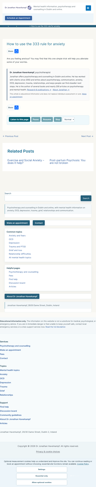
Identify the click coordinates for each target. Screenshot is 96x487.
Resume (47, 119)
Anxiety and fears (17, 235)
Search (8, 193)
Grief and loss (15, 250)
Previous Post (10, 136)
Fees (11, 275)
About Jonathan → (61, 89)
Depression (14, 243)
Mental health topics (10, 370)
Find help (13, 279)
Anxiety (3, 374)
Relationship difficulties (20, 254)
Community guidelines (11, 415)
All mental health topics (20, 257)
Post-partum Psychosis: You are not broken (67, 161)
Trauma (3, 386)
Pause (36, 119)
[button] (18, 18)
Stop (58, 119)
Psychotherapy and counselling (23, 272)
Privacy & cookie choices (48, 451)
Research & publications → (39, 89)
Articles (12, 286)
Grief (2, 390)
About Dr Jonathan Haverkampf (22, 296)
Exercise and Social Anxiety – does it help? (26, 161)
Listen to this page (19, 119)
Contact (39, 223)
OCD (11, 239)
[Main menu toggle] (88, 8)
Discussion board (17, 283)
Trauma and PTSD (17, 246)
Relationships (6, 395)
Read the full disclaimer (55, 327)
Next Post (87, 136)
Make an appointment (17, 223)
